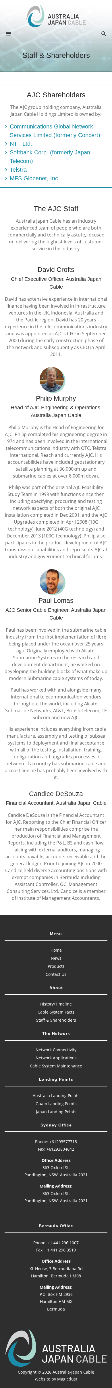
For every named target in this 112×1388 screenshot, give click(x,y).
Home (56, 950)
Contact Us (56, 974)
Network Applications (56, 1058)
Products (56, 966)
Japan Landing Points (56, 1111)
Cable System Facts (56, 1012)
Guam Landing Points (56, 1103)
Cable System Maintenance (56, 1066)
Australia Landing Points (56, 1095)
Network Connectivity (56, 1049)
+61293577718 (63, 1141)
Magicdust (67, 1379)
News (56, 958)
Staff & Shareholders (56, 1020)
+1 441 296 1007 (63, 1242)
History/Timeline (56, 1004)
